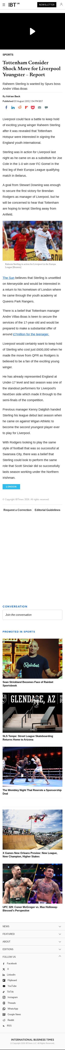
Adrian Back (13, 96)
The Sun (8, 278)
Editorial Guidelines (47, 510)
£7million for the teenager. (31, 334)
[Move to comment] (46, 107)
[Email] (39, 107)
